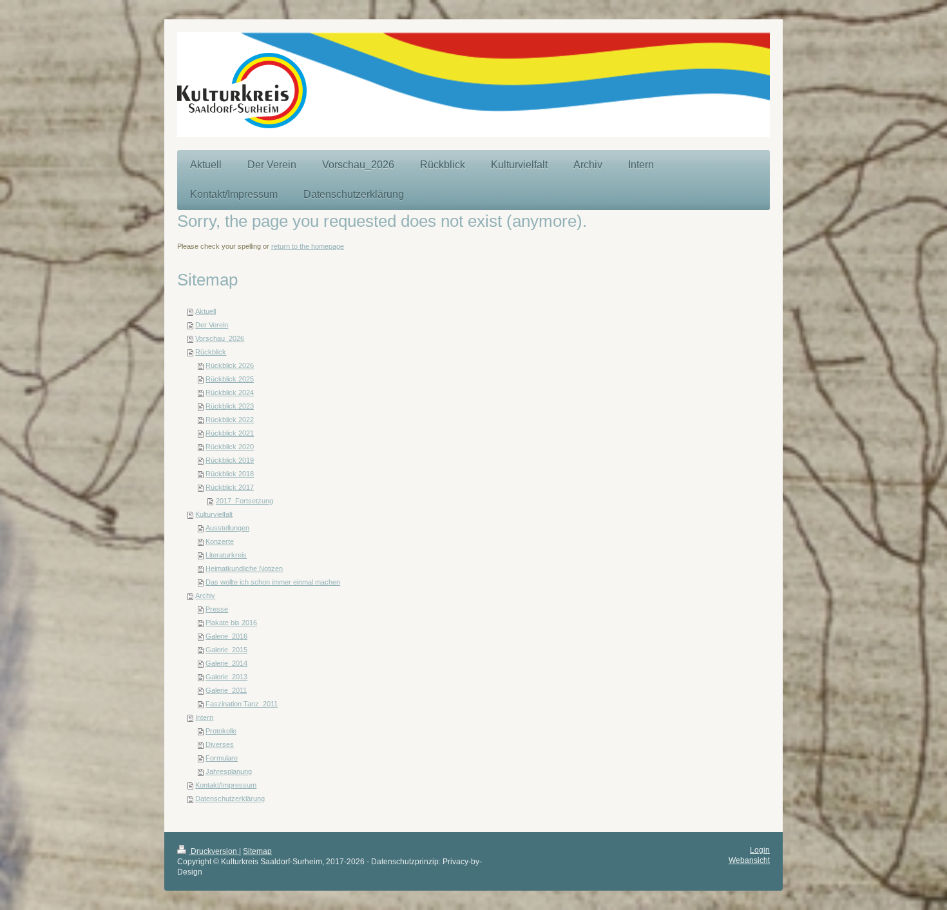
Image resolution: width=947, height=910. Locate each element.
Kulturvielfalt (214, 514)
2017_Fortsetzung (244, 501)
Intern (204, 717)
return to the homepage (307, 246)
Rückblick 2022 (230, 419)
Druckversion (214, 851)
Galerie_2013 (226, 677)
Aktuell (205, 311)
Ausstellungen (227, 528)
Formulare (222, 758)
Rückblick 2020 (230, 446)
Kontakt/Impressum (225, 785)
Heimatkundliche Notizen (244, 568)
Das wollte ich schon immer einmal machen (273, 582)
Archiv (205, 595)
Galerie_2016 (226, 636)
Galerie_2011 (226, 690)
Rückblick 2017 (230, 487)
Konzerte (220, 541)
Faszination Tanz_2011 (242, 704)
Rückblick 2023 (230, 406)
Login (760, 850)
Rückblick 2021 (230, 433)
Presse (217, 609)
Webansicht (749, 860)
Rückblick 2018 (230, 474)
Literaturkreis (226, 555)
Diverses (220, 744)
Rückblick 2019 (230, 460)
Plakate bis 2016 (231, 622)
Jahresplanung (229, 771)
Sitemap (257, 851)
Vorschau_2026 (219, 338)
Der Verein (211, 325)
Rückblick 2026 (230, 365)
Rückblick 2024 (230, 392)
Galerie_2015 (226, 649)
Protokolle (221, 731)
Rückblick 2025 (230, 379)
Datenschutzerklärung (230, 798)
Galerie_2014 (226, 663)
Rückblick (210, 352)
